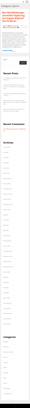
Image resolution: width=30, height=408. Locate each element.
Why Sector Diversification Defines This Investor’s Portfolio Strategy (14, 110)
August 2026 (6, 147)
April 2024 (6, 293)
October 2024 (7, 261)
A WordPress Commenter (10, 129)
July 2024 (5, 277)
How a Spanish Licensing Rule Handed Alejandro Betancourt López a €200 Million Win (14, 102)
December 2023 (7, 313)
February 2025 (7, 241)
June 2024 (6, 282)
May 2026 (6, 163)
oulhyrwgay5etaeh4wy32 (11, 27)
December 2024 (7, 251)
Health (5, 367)
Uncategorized (7, 393)
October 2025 (7, 199)
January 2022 (6, 324)
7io (15, 406)
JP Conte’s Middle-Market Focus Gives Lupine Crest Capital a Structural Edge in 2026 (14, 86)
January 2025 (6, 246)
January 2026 (6, 183)
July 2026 (5, 152)
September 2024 (7, 267)
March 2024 (6, 298)
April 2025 (6, 230)
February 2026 (7, 178)
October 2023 (7, 319)
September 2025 (7, 204)
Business (5, 341)
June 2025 (6, 220)
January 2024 (6, 308)
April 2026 (6, 168)
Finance (5, 357)
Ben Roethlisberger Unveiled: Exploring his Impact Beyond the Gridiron (13, 16)
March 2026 (6, 173)
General (5, 362)
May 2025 (6, 225)
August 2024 (6, 272)
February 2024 (7, 303)
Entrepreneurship (8, 352)
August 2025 (6, 209)
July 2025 (5, 215)
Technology (6, 388)
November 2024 (7, 256)
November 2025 (7, 194)
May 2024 (6, 287)
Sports (5, 383)
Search (5, 59)
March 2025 (6, 235)
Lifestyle (5, 373)
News (4, 378)
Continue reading (7, 50)
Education (6, 347)
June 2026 (6, 157)
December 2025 (7, 189)
